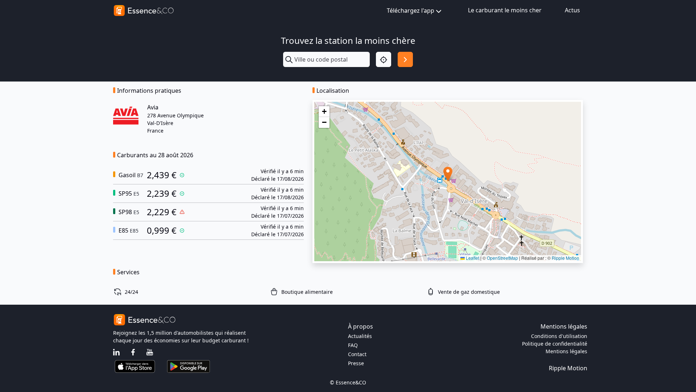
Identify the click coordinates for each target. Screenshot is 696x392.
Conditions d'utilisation (559, 336)
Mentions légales (566, 351)
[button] (447, 174)
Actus (572, 10)
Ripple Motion (565, 258)
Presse (356, 363)
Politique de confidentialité (554, 343)
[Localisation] (383, 59)
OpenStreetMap (502, 258)
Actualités (360, 336)
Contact (357, 354)
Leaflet (472, 258)
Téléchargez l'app (410, 10)
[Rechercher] (405, 59)
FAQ (353, 345)
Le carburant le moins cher (505, 10)
